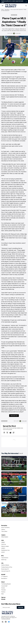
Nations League (5, 546)
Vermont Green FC (5, 571)
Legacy (3, 535)
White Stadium (4, 537)
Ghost (13, 617)
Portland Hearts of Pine (6, 567)
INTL (2, 555)
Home (2, 9)
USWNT (3, 548)
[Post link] (14, 463)
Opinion (3, 529)
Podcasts (3, 589)
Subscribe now (14, 415)
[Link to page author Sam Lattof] (14, 33)
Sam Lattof (18, 33)
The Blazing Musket (5, 618)
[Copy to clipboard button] (13, 432)
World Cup (3, 559)
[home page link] (10, 5)
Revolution (4, 525)
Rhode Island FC (5, 569)
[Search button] (26, 5)
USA (2, 540)
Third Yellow (4, 531)
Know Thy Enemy (5, 527)
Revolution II (7, 9)
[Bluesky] (9, 622)
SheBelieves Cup (5, 550)
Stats (2, 593)
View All (21, 453)
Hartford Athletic (5, 565)
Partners (3, 592)
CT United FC (4, 576)
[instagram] (5, 622)
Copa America (4, 557)
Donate (3, 588)
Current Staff (4, 586)
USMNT (3, 542)
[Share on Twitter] (7, 432)
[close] (26, 1)
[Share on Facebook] (4, 432)
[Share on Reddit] (10, 432)
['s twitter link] (2, 622)
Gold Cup (3, 544)
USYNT (3, 552)
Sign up (3, 597)
